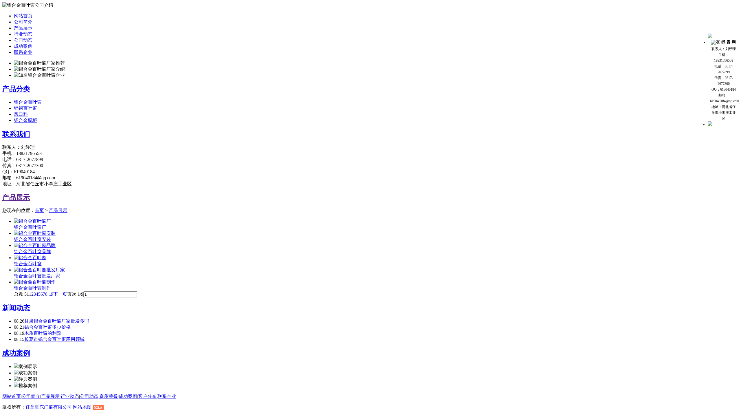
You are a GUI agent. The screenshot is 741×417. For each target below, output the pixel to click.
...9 (50, 294)
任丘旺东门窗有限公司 (48, 407)
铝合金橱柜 (25, 120)
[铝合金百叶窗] (30, 257)
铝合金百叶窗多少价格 (47, 327)
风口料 (21, 114)
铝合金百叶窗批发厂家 (37, 275)
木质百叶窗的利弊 (42, 333)
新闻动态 (16, 308)
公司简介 (23, 21)
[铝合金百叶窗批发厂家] (39, 269)
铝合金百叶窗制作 (32, 288)
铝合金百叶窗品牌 (32, 251)
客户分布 (147, 396)
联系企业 (23, 52)
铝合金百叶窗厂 (30, 227)
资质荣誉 (108, 396)
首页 (39, 210)
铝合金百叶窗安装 (32, 239)
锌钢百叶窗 (25, 108)
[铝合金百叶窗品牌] (35, 245)
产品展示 (23, 27)
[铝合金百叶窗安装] (35, 233)
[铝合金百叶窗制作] (35, 281)
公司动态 (23, 40)
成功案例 (23, 46)
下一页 (60, 294)
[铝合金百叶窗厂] (32, 221)
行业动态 (23, 34)
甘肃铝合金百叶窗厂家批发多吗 (56, 321)
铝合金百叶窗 (28, 102)
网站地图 (82, 407)
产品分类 (16, 89)
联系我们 (16, 134)
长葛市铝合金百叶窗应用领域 (54, 339)
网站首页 (23, 15)
